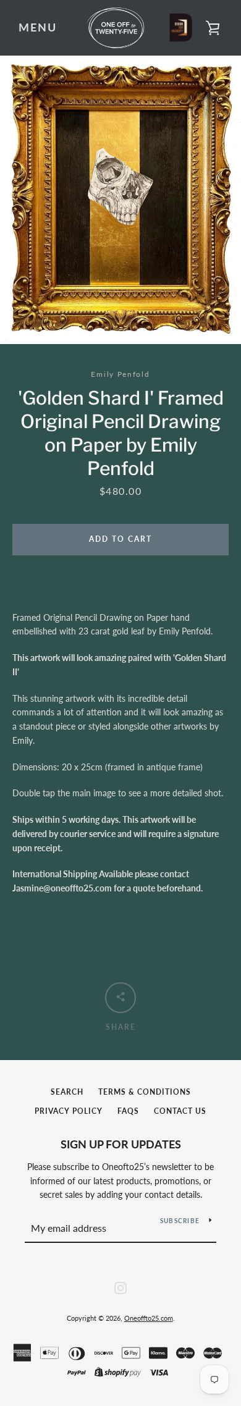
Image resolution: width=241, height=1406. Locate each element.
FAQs (128, 1111)
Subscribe (180, 1220)
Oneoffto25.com (148, 1318)
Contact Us (180, 1111)
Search (67, 1092)
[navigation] (37, 27)
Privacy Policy (69, 1111)
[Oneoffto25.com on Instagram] (120, 1286)
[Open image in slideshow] (120, 200)
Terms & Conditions (144, 1092)
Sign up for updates (121, 1144)
